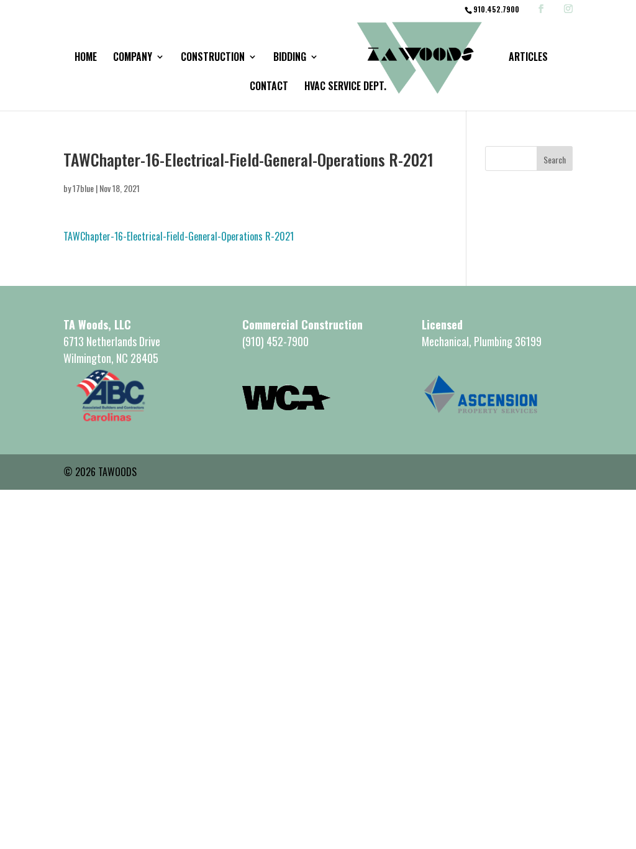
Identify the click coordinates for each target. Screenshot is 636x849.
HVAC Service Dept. (345, 87)
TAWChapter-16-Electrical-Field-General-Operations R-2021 (178, 236)
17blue (83, 188)
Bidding (289, 58)
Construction (213, 58)
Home (86, 58)
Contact (269, 87)
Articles (528, 58)
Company (132, 58)
